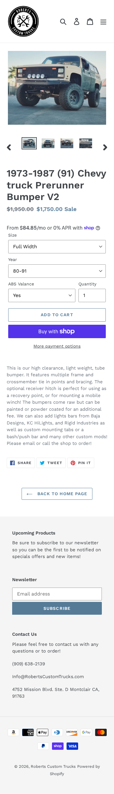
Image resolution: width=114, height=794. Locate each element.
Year (12, 259)
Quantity (87, 283)
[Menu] (103, 21)
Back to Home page (61, 493)
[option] (29, 144)
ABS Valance (21, 283)
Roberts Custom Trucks (53, 766)
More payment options (57, 346)
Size (12, 235)
